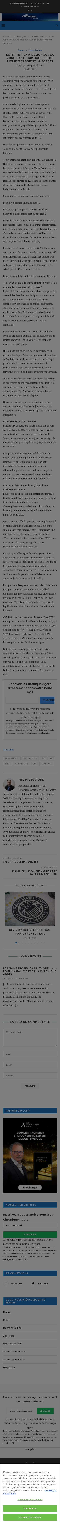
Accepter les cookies (30, 1517)
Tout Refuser (30, 1508)
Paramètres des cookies (30, 1499)
